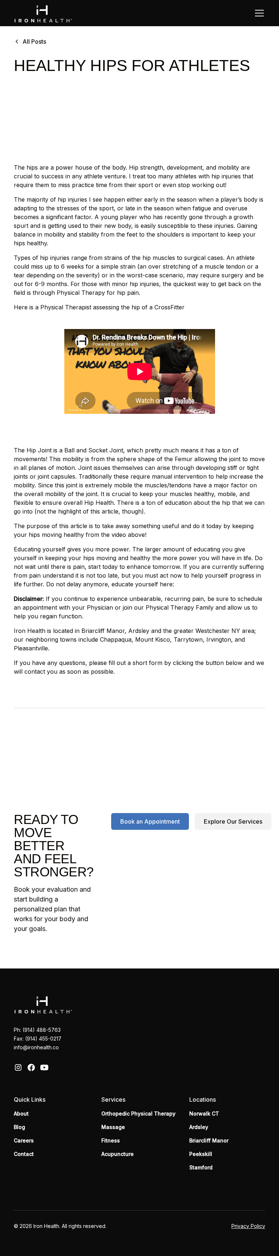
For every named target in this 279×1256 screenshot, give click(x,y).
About (21, 1113)
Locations (202, 1099)
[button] (258, 13)
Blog (19, 1127)
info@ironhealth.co (36, 1047)
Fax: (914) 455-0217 (37, 1038)
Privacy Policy (248, 1226)
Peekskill (200, 1154)
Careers (24, 1140)
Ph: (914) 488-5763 (37, 1030)
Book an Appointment (150, 821)
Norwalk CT (204, 1113)
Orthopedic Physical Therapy (138, 1113)
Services (113, 1099)
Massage (113, 1127)
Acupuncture (117, 1154)
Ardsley (198, 1127)
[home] (43, 13)
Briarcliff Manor (209, 1140)
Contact (24, 1154)
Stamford (201, 1167)
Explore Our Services (233, 821)
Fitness (110, 1140)
